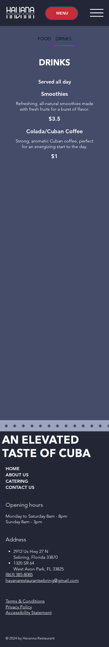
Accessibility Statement (29, 612)
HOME (13, 468)
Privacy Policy (19, 607)
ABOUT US (17, 474)
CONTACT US (20, 487)
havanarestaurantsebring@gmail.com (42, 580)
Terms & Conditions (25, 601)
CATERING (17, 481)
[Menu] (96, 12)
